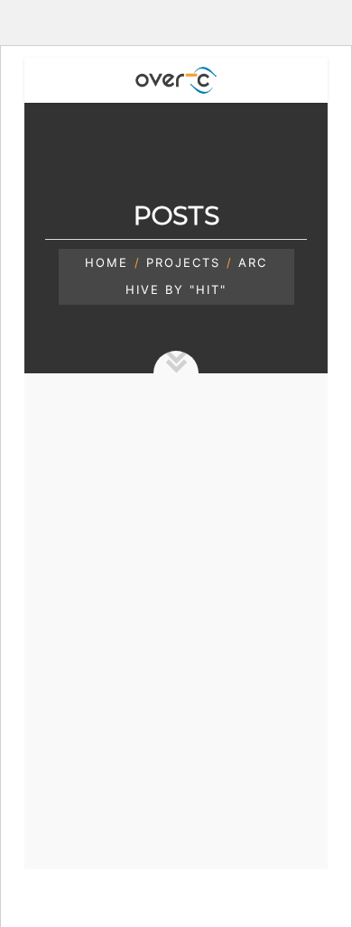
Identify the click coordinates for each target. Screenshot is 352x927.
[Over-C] (176, 80)
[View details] (176, 560)
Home (106, 262)
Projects (183, 262)
